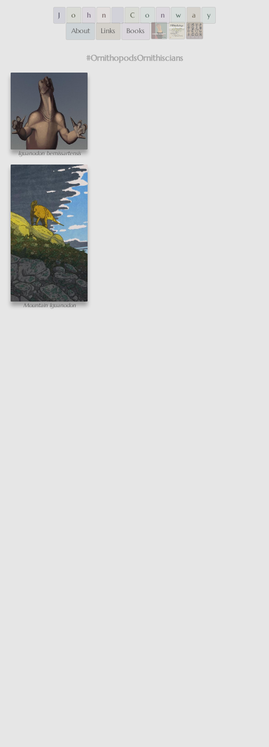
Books (135, 31)
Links (108, 31)
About (80, 31)
